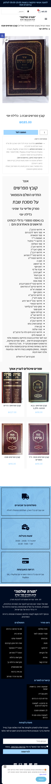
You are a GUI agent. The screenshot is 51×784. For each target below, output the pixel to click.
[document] (25, 392)
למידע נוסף (42, 774)
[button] (5, 766)
